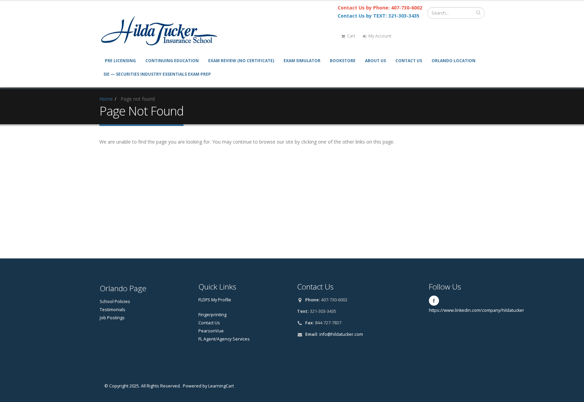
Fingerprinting (212, 315)
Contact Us (408, 61)
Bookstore (343, 61)
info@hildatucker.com (341, 334)
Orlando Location (454, 61)
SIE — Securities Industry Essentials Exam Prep (157, 74)
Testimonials (112, 309)
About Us (375, 61)
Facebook (434, 301)
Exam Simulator (302, 61)
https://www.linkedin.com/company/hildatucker (476, 310)
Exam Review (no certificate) (241, 61)
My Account (379, 36)
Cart (351, 36)
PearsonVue (211, 331)
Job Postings (112, 318)
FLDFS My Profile (214, 300)
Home (106, 99)
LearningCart (221, 386)
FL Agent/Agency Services (224, 339)
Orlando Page (123, 288)
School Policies (115, 301)
